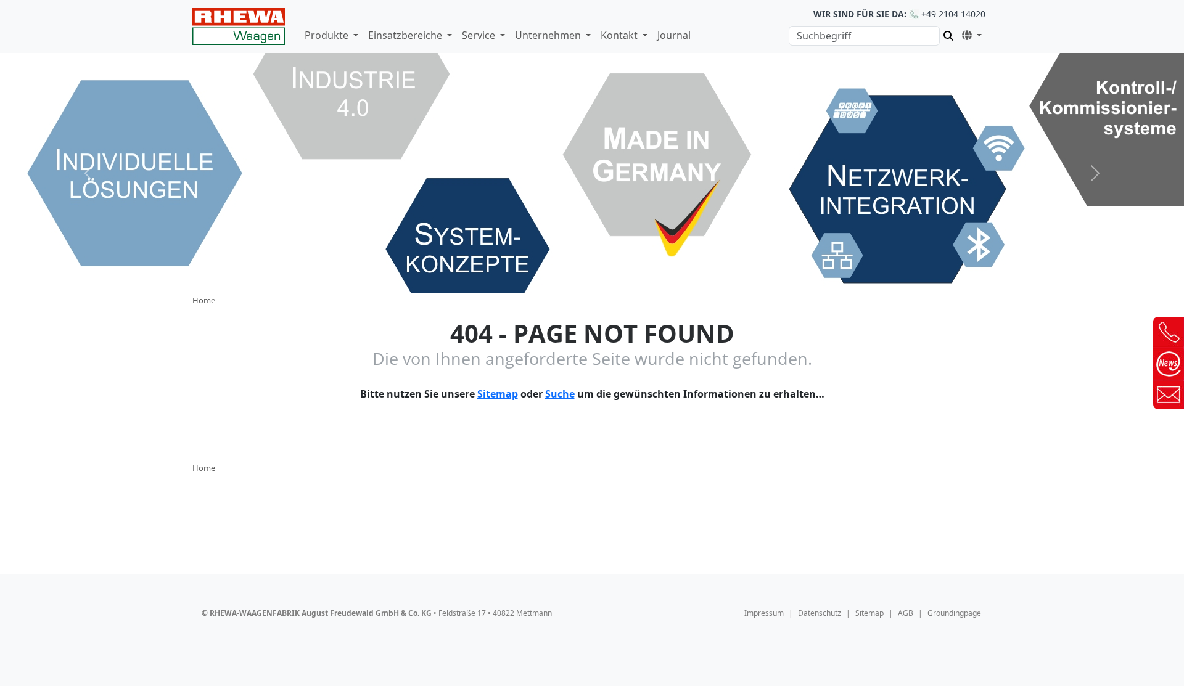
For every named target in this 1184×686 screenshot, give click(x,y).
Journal (674, 35)
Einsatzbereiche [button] (406, 35)
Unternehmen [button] (549, 35)
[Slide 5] (636, 276)
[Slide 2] (570, 276)
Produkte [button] (328, 35)
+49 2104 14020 (899, 14)
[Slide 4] (614, 276)
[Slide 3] (592, 276)
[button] (969, 33)
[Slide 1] (547, 276)
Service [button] (480, 35)
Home (203, 300)
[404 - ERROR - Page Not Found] (238, 26)
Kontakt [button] (620, 35)
